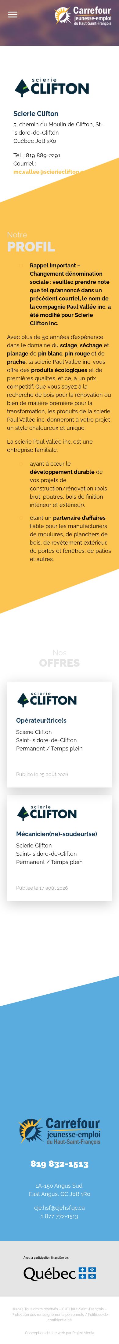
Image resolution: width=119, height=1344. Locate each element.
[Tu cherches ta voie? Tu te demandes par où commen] (90, 1079)
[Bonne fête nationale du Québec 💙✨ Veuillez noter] (29, 1008)
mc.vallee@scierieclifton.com (52, 172)
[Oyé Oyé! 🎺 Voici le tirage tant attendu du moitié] (29, 1043)
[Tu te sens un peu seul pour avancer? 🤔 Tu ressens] (29, 1079)
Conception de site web (45, 1333)
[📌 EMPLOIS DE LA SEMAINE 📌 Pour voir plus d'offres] (90, 1008)
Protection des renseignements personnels (48, 1314)
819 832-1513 (59, 1163)
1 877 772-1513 (59, 1216)
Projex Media (83, 1333)
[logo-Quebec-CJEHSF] (59, 1258)
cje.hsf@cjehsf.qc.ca (59, 1207)
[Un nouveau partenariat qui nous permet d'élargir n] (90, 1043)
